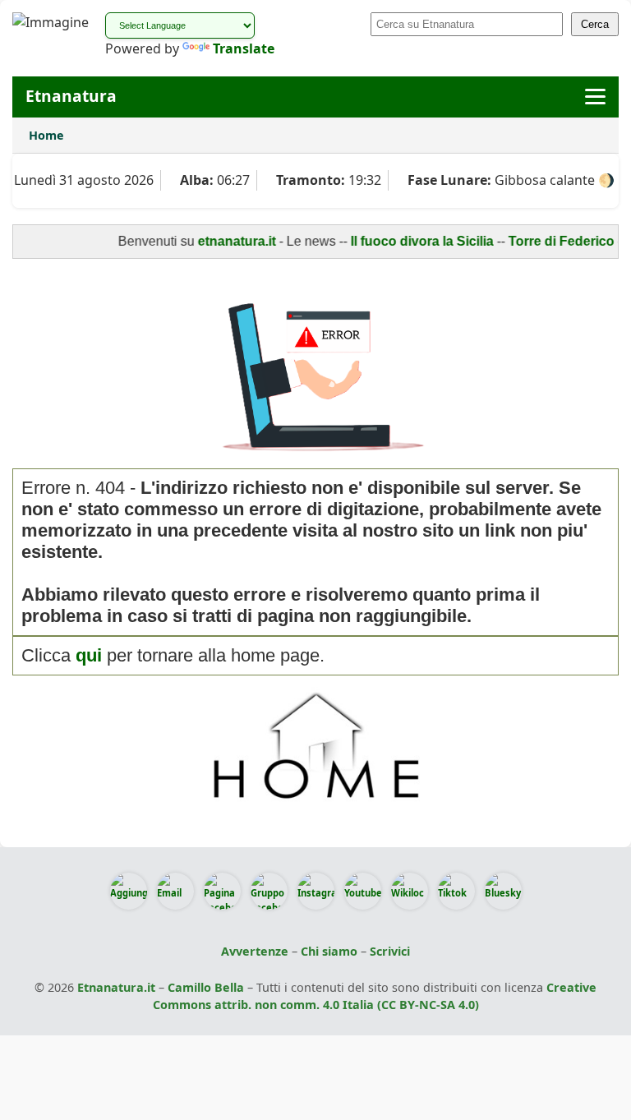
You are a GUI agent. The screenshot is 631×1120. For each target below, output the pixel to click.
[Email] (175, 891)
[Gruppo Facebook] (269, 891)
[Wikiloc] (409, 891)
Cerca (595, 24)
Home (46, 135)
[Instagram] (315, 891)
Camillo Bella (206, 987)
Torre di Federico (548, 241)
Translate (243, 48)
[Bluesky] (503, 891)
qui (89, 655)
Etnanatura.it (116, 987)
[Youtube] (362, 891)
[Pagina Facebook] (222, 891)
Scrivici (390, 951)
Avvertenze (254, 951)
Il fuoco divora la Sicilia (409, 241)
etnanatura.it (224, 241)
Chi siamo (329, 951)
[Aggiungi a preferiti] (128, 891)
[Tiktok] (456, 891)
